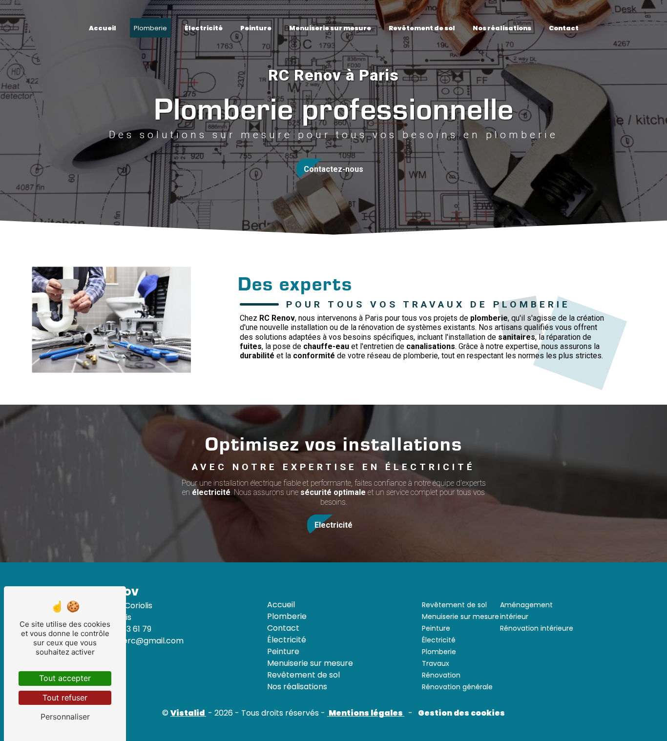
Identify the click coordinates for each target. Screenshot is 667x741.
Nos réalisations (502, 28)
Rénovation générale (457, 687)
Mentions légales (365, 713)
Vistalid (188, 713)
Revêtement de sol (422, 28)
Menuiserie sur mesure (330, 28)
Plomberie (150, 28)
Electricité (333, 525)
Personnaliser (65, 716)
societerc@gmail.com (140, 640)
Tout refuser (64, 697)
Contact (564, 28)
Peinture (255, 28)
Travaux (435, 663)
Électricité (204, 28)
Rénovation (441, 675)
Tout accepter (65, 678)
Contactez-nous (333, 169)
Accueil (102, 28)
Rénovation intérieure (536, 628)
